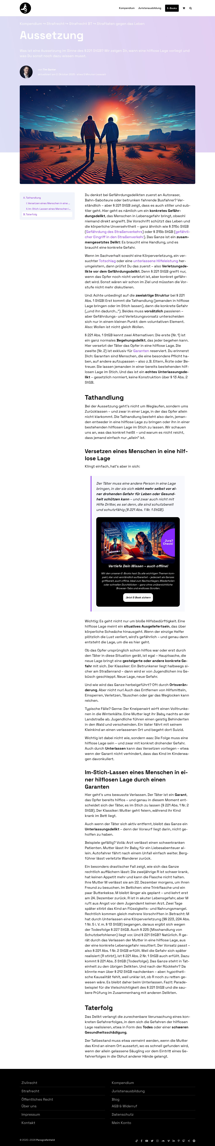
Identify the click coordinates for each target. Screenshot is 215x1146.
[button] (190, 8)
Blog (115, 1099)
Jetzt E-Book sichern (138, 597)
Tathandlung (33, 197)
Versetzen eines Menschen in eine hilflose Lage (50, 203)
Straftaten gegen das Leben (121, 23)
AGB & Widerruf (124, 1106)
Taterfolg (31, 214)
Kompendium (31, 23)
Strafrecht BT (80, 23)
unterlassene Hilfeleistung (155, 261)
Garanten (141, 351)
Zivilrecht (29, 1082)
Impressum (31, 1114)
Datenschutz (123, 1114)
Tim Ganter (49, 69)
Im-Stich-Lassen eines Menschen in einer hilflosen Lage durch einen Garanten (50, 208)
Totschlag (107, 261)
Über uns (29, 1106)
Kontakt (28, 1122)
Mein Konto (121, 1122)
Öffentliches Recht (37, 1099)
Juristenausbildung (128, 1091)
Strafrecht (55, 23)
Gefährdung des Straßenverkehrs (114, 231)
